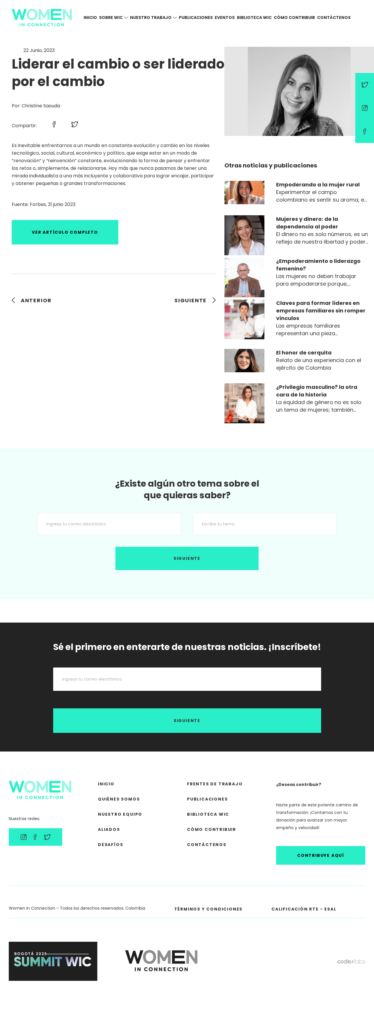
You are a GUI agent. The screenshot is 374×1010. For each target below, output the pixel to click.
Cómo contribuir (211, 829)
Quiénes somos (119, 799)
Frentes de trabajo (215, 784)
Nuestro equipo (120, 814)
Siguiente (190, 300)
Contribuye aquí (320, 855)
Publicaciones (196, 17)
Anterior (36, 300)
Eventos (225, 17)
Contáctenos (334, 17)
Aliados (109, 829)
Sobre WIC (111, 17)
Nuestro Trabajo (151, 17)
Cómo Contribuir (294, 17)
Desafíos (110, 845)
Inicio (90, 17)
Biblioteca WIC (254, 17)
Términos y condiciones (208, 909)
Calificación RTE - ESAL (303, 909)
